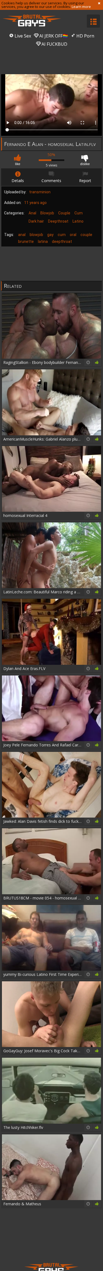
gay (50, 234)
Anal (32, 213)
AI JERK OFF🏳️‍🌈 (53, 36)
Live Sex (22, 36)
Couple (64, 213)
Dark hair (36, 221)
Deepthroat (58, 221)
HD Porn (84, 36)
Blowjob (47, 213)
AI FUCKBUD (53, 44)
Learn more (81, 6)
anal (22, 234)
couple (86, 234)
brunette (26, 241)
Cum (78, 213)
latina (43, 241)
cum (62, 234)
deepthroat (62, 241)
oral (73, 234)
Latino (78, 221)
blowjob (36, 234)
